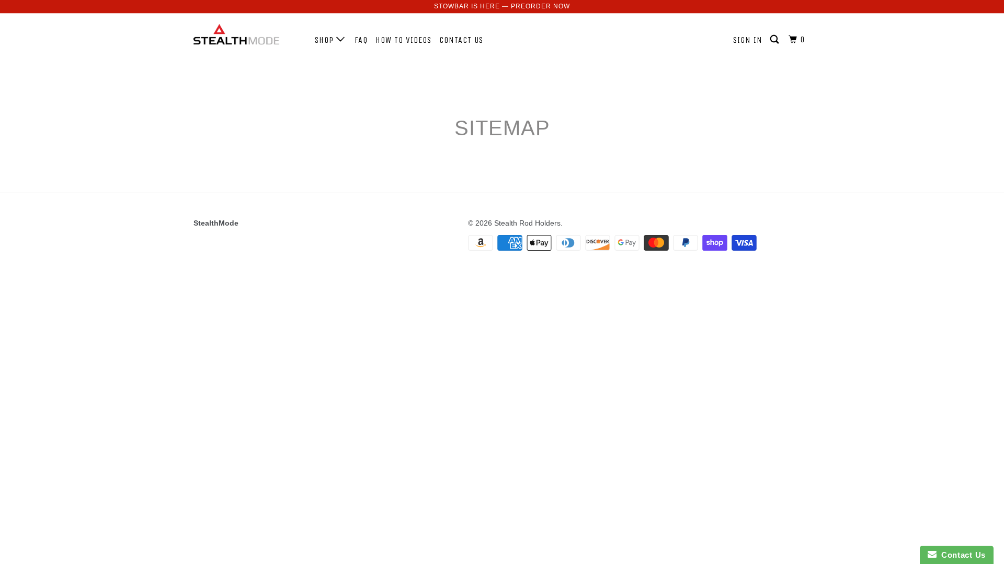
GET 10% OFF (502, 342)
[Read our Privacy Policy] (636, 397)
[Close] (646, 142)
